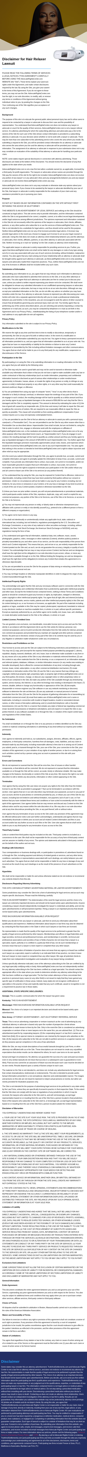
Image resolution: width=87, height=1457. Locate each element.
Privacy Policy (23, 1435)
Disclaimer (12, 1435)
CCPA (35, 1435)
